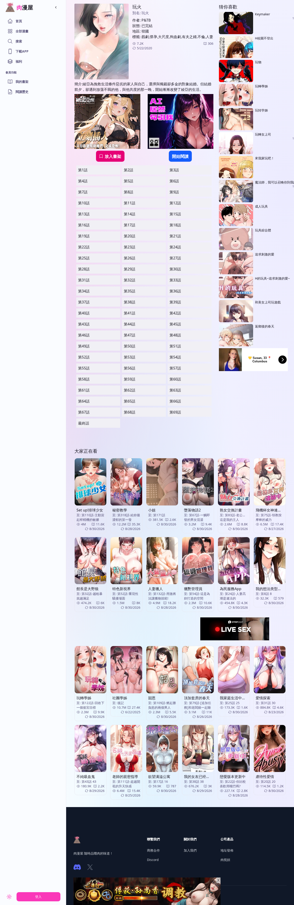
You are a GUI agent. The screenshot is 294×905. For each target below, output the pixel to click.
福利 (19, 61)
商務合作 (153, 850)
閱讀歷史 (22, 91)
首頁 (19, 21)
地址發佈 (226, 850)
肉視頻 (225, 860)
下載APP (22, 51)
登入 (38, 896)
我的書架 (22, 81)
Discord (153, 860)
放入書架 (113, 156)
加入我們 (190, 850)
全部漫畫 (22, 31)
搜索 (19, 41)
